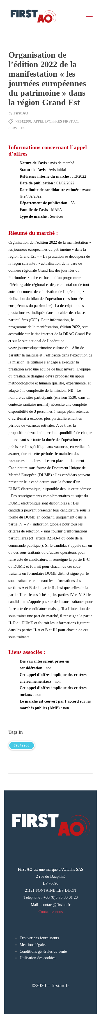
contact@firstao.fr (56, 905)
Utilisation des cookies (37, 958)
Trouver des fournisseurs (39, 938)
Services (16, 128)
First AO (20, 113)
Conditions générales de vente (43, 951)
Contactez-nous (50, 912)
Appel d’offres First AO (55, 121)
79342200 (23, 121)
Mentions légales (33, 945)
